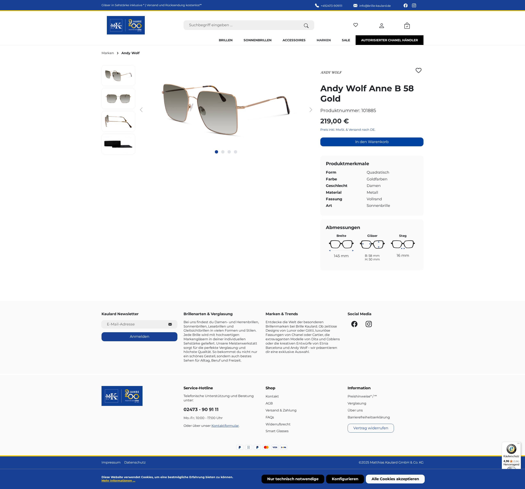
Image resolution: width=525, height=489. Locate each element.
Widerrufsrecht (278, 424)
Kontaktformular (225, 426)
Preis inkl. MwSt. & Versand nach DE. (347, 130)
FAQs (270, 417)
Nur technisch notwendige (292, 479)
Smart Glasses (277, 431)
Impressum (111, 462)
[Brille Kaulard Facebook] (406, 5)
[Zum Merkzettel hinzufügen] (418, 70)
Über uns (355, 410)
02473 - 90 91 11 (201, 409)
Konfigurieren (345, 479)
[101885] (226, 109)
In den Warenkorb (372, 142)
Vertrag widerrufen (370, 428)
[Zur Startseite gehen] (126, 25)
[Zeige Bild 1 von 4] (216, 151)
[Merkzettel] (356, 24)
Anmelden (139, 336)
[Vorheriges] (141, 109)
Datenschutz (135, 462)
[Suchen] (306, 25)
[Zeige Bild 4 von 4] (235, 151)
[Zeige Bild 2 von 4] (223, 151)
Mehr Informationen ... (118, 480)
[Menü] (518, 444)
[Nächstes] (311, 109)
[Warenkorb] (407, 25)
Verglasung (357, 403)
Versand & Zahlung (281, 410)
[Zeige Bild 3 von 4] (229, 151)
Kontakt (272, 396)
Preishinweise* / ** (362, 396)
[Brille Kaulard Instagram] (414, 5)
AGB (269, 403)
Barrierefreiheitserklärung (369, 417)
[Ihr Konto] (381, 25)
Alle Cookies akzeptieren (395, 479)
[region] (207, 110)
